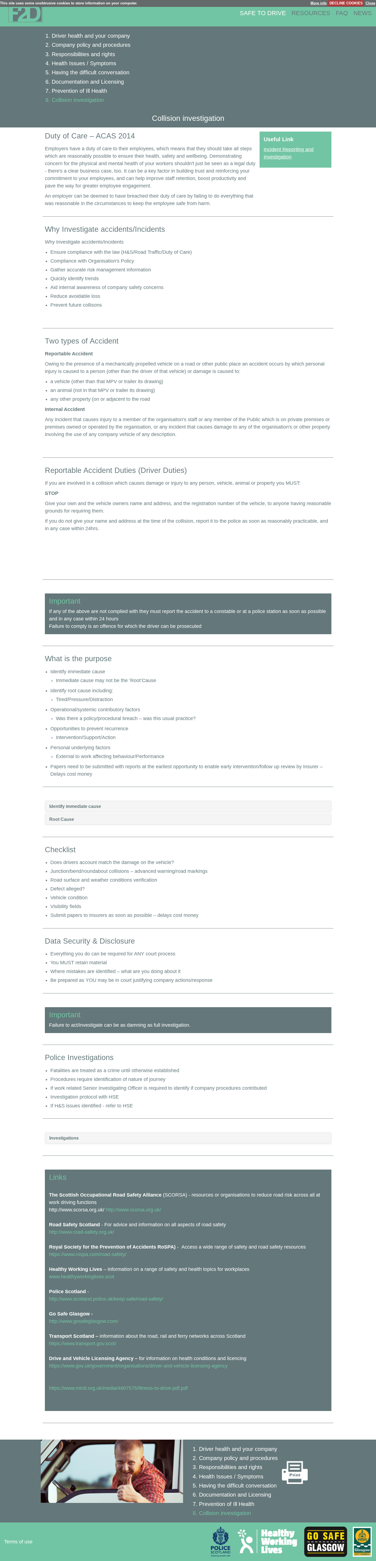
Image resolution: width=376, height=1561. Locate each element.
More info (318, 3)
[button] (188, 806)
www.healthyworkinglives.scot (81, 1276)
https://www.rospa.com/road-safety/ (87, 1254)
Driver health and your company (91, 36)
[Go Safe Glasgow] (323, 1541)
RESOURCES (310, 13)
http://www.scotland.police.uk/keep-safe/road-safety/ (106, 1299)
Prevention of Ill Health (79, 91)
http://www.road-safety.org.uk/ (81, 1232)
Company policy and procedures (91, 45)
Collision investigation (78, 100)
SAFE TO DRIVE (263, 13)
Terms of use (18, 1541)
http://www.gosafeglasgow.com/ (83, 1321)
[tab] (188, 806)
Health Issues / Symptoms (84, 63)
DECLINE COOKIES (346, 3)
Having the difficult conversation (90, 72)
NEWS (362, 13)
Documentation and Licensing (88, 82)
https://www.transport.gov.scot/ (82, 1343)
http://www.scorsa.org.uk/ (133, 1210)
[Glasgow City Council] (360, 1541)
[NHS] (265, 1541)
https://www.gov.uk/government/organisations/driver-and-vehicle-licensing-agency (138, 1366)
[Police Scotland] (220, 1541)
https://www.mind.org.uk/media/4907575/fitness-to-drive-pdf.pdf (118, 1388)
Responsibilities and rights (83, 54)
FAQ (342, 13)
